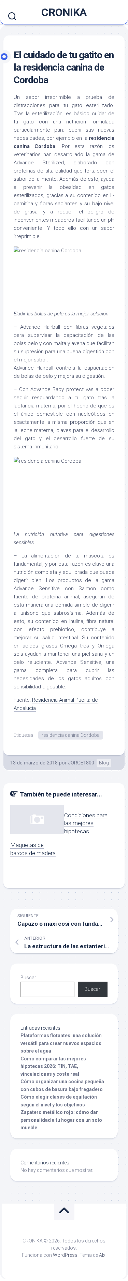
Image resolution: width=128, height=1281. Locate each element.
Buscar (28, 977)
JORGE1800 (81, 763)
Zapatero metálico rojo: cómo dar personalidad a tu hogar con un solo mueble (61, 1119)
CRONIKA (64, 12)
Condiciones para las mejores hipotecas (86, 823)
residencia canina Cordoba (71, 735)
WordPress (65, 1255)
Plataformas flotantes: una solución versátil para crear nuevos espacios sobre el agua (61, 1043)
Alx (102, 1255)
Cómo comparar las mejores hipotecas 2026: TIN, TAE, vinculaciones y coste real (53, 1066)
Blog (104, 762)
